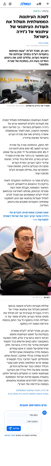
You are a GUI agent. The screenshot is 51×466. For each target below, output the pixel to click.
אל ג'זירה (44, 391)
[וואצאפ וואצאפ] (10, 3)
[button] (39, 4)
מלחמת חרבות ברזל (27, 394)
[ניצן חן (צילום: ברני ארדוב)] (25, 263)
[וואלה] (25, 3)
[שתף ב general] (4, 3)
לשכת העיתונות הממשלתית (28, 391)
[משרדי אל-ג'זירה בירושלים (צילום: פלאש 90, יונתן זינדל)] (25, 89)
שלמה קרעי (13, 394)
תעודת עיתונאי (42, 394)
